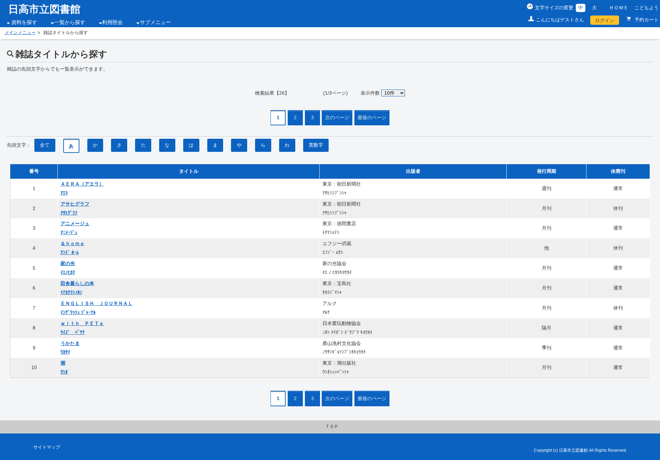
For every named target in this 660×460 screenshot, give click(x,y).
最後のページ (372, 117)
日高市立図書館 (44, 9)
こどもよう (647, 7)
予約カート (646, 19)
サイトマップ (46, 447)
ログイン (604, 20)
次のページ (337, 117)
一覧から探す (69, 22)
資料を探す (24, 22)
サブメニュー (155, 22)
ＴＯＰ (332, 426)
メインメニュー (20, 32)
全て (45, 145)
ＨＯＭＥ (618, 7)
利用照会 (112, 22)
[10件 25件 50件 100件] (393, 93)
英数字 (316, 145)
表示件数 (370, 93)
